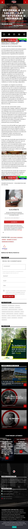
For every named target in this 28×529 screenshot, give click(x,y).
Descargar (19, 230)
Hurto (3, 313)
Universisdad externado (8, 241)
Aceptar (14, 527)
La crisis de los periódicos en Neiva (14, 397)
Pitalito (14, 315)
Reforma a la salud (12, 239)
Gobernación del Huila (7, 311)
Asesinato (4, 305)
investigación (9, 313)
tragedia (20, 317)
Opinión (14, 8)
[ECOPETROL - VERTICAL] (14, 343)
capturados (5, 307)
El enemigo (14, 418)
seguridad (14, 317)
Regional (4, 317)
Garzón (20, 309)
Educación (4, 309)
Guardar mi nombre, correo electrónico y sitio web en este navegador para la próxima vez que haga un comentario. (16, 291)
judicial (16, 313)
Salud (9, 317)
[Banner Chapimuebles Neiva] (14, 152)
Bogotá (17, 305)
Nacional (4, 315)
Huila (22, 311)
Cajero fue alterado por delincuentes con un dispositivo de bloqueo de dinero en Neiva (7, 448)
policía (18, 315)
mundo (21, 313)
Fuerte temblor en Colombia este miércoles (21, 445)
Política (24, 315)
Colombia (11, 307)
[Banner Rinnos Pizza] (14, 40)
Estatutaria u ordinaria (16, 237)
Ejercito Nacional (12, 309)
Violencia (4, 319)
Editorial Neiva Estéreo (15, 24)
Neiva (9, 315)
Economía (17, 307)
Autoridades (11, 305)
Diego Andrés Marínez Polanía (8, 405)
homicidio (17, 311)
